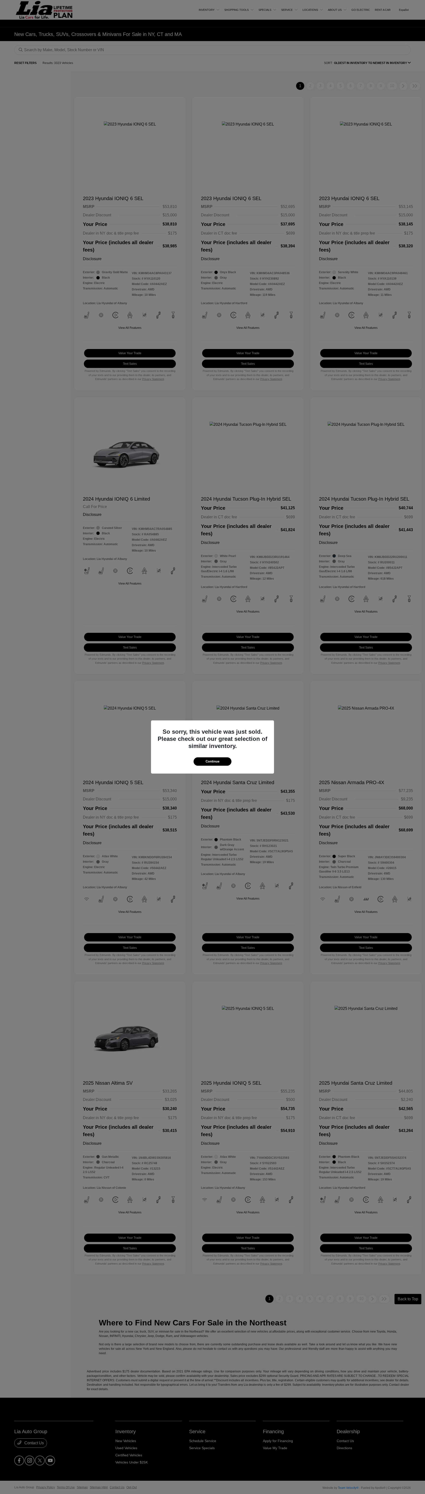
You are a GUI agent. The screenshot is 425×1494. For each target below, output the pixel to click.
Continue (212, 761)
